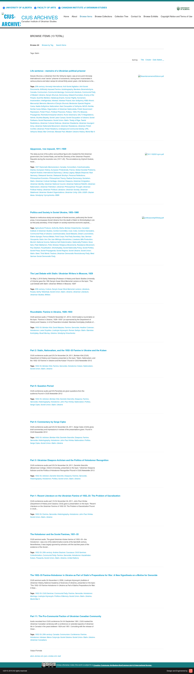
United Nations (73, 558)
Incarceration (35, 100)
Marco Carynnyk (53, 637)
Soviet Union (58, 120)
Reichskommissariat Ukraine (52, 114)
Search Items (61, 45)
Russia (33, 291)
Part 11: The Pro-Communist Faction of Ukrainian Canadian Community (65, 616)
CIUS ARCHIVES (39, 17)
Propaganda (35, 114)
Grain (41, 239)
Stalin (66, 120)
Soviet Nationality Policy (72, 247)
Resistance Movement (85, 245)
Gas (82, 236)
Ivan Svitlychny (78, 100)
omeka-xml (52, 656)
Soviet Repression (45, 120)
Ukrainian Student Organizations (51, 192)
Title (142, 59)
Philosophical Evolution (39, 178)
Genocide (75, 327)
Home (66, 16)
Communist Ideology (56, 92)
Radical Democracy (74, 178)
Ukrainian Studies (37, 294)
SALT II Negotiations (85, 114)
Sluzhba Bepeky (42, 117)
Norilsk (90, 106)
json (45, 656)
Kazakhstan (86, 555)
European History (43, 169)
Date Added (157, 59)
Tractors (53, 253)
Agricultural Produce (43, 228)
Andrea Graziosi (59, 552)
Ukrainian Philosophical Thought (69, 186)
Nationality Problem (80, 242)
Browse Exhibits (151, 16)
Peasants (39, 558)
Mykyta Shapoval (81, 172)
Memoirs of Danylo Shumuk (57, 103)
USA (79, 192)
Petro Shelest (53, 245)
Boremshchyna (87, 89)
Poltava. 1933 (71, 112)
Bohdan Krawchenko (73, 228)
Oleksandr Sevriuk (45, 175)
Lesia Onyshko (45, 330)
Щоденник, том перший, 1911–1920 (48, 148)
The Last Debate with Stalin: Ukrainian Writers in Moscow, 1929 (61, 273)
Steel (37, 253)
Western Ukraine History (75, 131)
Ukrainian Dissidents (70, 123)
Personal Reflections (77, 175)
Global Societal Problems (85, 169)
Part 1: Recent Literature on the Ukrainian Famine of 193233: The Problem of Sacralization (75, 495)
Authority (55, 228)
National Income (43, 242)
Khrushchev (67, 239)
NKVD (84, 106)
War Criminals (48, 131)
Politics (87, 401)
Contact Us (136, 16)
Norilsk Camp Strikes (38, 109)
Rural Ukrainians (70, 114)
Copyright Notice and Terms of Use (176, 16)
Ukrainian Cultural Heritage (46, 181)
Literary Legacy (68, 172)
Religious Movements (67, 245)
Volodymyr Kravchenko (66, 333)
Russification (46, 247)
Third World (44, 253)
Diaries (33, 169)
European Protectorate (59, 169)
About (74, 16)
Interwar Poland (65, 100)
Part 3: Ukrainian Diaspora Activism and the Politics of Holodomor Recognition (69, 460)
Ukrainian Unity (71, 192)
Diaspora (78, 399)
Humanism (81, 97)
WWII (57, 195)
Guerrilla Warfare (43, 97)
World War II (90, 131)
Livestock (76, 239)
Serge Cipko (35, 404)
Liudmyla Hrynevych (60, 330)
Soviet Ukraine (74, 250)
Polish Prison (45, 112)
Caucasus (70, 552)
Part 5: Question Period (42, 385)
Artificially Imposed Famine (50, 89)
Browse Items (86, 16)
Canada (33, 92)
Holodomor (34, 330)
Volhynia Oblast (36, 131)
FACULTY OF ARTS (46, 7)
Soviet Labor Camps (57, 117)
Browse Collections (103, 16)
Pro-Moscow (82, 112)
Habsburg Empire (57, 97)
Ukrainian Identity (37, 184)
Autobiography (67, 89)
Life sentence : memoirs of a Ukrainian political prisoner (58, 70)
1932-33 (38, 327)
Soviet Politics (88, 247)
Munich (33, 242)
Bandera (77, 89)
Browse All (34, 45)
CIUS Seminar (80, 552)
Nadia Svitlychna (42, 106)
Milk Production (86, 239)
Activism (45, 399)
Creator (148, 59)
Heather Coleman (87, 327)
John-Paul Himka (67, 401)
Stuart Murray (44, 333)
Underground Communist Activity (71, 128)
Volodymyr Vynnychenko (44, 195)
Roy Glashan (35, 247)
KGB (86, 100)
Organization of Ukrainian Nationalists (62, 109)
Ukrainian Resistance (69, 126)
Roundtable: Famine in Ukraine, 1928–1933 (51, 311)
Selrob (32, 117)
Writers (47, 294)
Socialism (86, 178)
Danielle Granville (67, 399)
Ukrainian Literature (80, 291)
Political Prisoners (58, 112)
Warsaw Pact (60, 131)
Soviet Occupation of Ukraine (77, 117)
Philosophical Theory (57, 178)
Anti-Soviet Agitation (71, 86)
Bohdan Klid (47, 327)
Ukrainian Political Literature (54, 189)
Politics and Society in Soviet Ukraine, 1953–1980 (54, 212)
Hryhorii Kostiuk (36, 172)
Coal (70, 230)
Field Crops (59, 236)
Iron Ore (47, 239)
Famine (68, 327)
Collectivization (36, 555)
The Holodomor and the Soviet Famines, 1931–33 (54, 534)
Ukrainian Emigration (81, 181)
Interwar (55, 100)
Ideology (33, 596)
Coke (75, 230)
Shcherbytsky (57, 247)
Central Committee (60, 230)
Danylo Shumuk (52, 95)
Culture (48, 289)
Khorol (91, 100)
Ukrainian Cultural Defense (50, 123)
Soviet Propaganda (48, 250)
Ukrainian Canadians (38, 640)
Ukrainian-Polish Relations (47, 128)
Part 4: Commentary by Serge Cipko (48, 421)
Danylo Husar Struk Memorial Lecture (66, 289)
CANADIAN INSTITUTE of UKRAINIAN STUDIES (84, 7)
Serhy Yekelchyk (42, 291)
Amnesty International (53, 86)
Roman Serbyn (74, 330)
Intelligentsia (46, 100)
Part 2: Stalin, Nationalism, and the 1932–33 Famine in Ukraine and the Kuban (68, 350)
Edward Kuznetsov (76, 95)
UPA (86, 128)
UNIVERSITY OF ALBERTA (18, 7)
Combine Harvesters (86, 230)
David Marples (71, 233)
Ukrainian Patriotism (48, 186)
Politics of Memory (61, 596)
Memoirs (43, 103)
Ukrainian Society (72, 189)
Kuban (80, 365)
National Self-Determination (61, 242)
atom (32, 656)
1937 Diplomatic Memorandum (47, 167)
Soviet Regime (62, 250)
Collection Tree (121, 16)
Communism (42, 92)
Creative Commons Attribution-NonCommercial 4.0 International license (122, 665)
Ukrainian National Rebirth (76, 184)
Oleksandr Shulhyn (60, 175)
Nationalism (54, 106)
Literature (85, 289)
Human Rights (70, 97)
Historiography (44, 401)
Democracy (63, 95)
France (72, 169)
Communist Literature (73, 92)
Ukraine (69, 291)
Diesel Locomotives (85, 233)
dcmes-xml (39, 656)
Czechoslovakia (83, 167)
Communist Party (49, 555)
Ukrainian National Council (55, 184)
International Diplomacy (52, 172)
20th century (40, 86)
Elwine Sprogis (36, 236)
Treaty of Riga (74, 120)
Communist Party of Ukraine (41, 233)
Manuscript (34, 103)
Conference (75, 634)
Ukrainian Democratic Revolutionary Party (73, 253)
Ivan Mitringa (56, 239)
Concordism (71, 167)
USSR (84, 192)
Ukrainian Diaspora (65, 181)
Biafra (61, 228)
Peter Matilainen (41, 245)
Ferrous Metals (48, 236)
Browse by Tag (47, 45)
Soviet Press (35, 250)
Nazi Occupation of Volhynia (71, 106)
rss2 (59, 656)
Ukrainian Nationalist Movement (47, 126)
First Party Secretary (72, 236)
